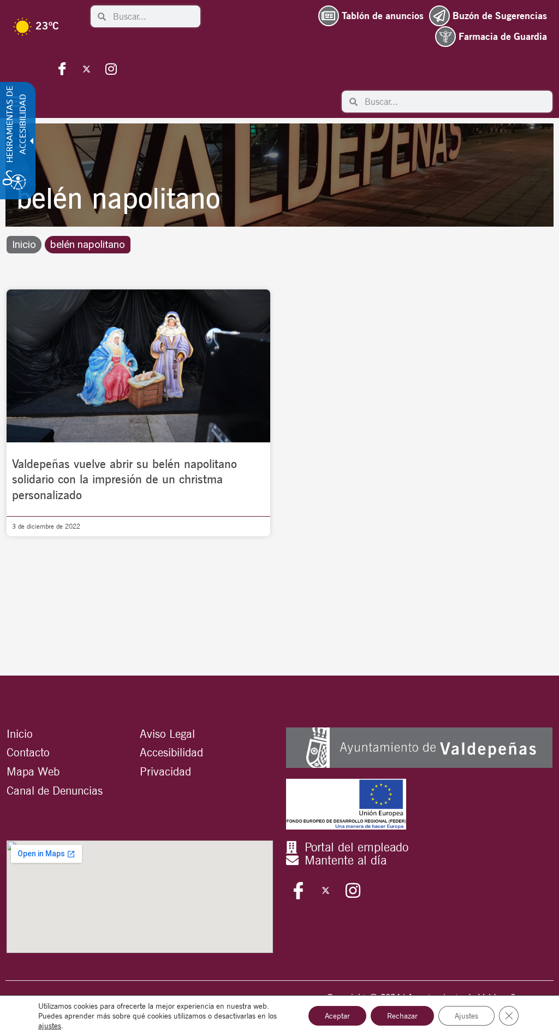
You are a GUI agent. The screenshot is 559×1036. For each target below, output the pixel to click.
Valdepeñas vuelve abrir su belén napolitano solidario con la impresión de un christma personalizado (124, 479)
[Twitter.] (87, 69)
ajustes (49, 1025)
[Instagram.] (111, 69)
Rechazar (402, 1015)
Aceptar (337, 1015)
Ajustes (466, 1015)
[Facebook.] (62, 69)
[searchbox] (153, 16)
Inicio (24, 245)
